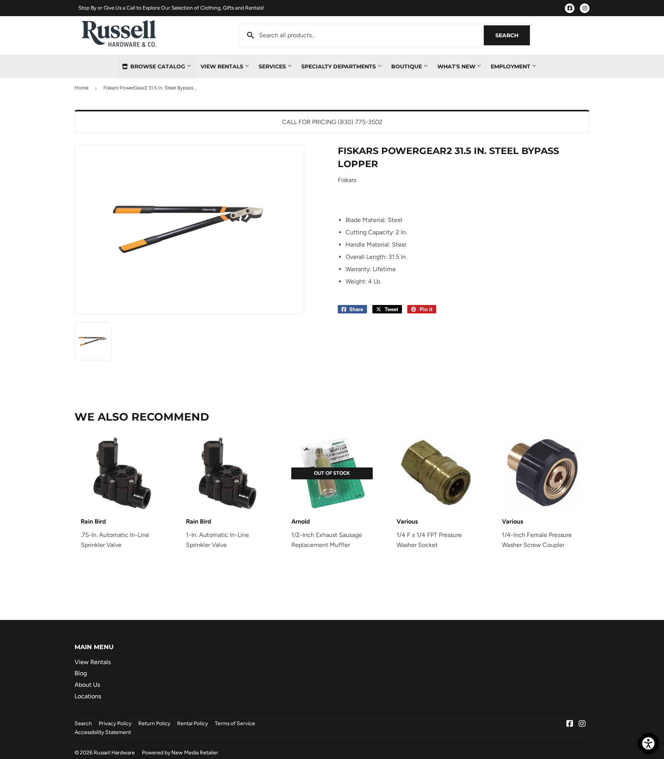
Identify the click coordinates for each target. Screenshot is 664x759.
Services (273, 66)
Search (512, 35)
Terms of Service (235, 723)
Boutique (407, 66)
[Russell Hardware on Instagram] (582, 724)
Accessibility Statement (103, 732)
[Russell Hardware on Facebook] (569, 724)
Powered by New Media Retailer (180, 752)
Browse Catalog (158, 66)
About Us (87, 684)
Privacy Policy (115, 723)
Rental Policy (192, 723)
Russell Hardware (114, 752)
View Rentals (223, 66)
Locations (88, 696)
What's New (457, 66)
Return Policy (154, 723)
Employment (511, 66)
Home (81, 88)
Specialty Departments (339, 66)
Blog (81, 673)
